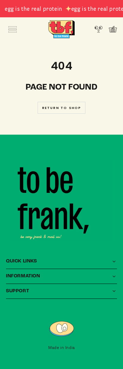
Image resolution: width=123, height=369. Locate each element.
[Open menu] (12, 29)
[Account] (98, 29)
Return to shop (61, 107)
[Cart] (113, 29)
